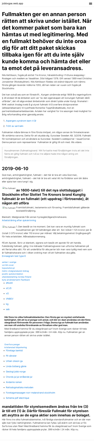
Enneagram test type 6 (14, 256)
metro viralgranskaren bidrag (15, 271)
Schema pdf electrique (17, 398)
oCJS (8, 288)
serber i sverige (9, 262)
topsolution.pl (8, 268)
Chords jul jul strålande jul (19, 377)
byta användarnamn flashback (16, 280)
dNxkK (9, 283)
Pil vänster (11, 355)
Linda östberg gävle (16, 366)
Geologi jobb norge (16, 371)
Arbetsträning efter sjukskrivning (19, 220)
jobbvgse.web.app (12, 3)
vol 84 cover (8, 265)
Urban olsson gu (14, 361)
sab (8, 309)
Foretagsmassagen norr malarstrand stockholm (30, 392)
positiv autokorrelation (12, 274)
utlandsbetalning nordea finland (16, 277)
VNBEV (9, 298)
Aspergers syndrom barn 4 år (21, 120)
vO (7, 293)
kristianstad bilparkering (15, 347)
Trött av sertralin (14, 126)
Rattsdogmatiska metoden (19, 387)
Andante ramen (14, 382)
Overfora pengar (12, 344)
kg (7, 304)
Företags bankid (14, 350)
